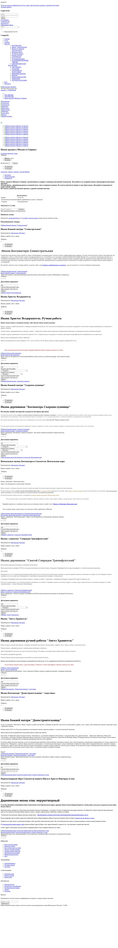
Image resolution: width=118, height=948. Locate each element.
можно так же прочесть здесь (85, 818)
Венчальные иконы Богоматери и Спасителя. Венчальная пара (20, 515)
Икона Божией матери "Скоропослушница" (14, 431)
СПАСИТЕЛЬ (16, 57)
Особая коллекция (17, 54)
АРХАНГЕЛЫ (16, 67)
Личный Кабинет (9, 863)
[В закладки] (3, 278)
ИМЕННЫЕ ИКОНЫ (19, 74)
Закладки (7, 867)
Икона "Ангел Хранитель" (9, 669)
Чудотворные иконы (18, 59)
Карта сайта (8, 877)
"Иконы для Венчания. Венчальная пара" (65, 504)
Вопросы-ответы (9, 846)
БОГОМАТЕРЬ (16, 45)
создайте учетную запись (30, 218)
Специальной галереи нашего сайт (13, 824)
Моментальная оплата (11, 854)
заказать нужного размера (75, 491)
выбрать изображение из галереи (54, 265)
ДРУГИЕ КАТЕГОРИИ (19, 80)
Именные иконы (17, 52)
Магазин (7, 44)
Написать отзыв (12, 153)
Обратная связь (9, 874)
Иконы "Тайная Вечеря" (19, 47)
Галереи (6, 42)
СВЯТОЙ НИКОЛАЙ (19, 64)
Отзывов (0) (8, 178)
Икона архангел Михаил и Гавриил (15, 98)
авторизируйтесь (14, 218)
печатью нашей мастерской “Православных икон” (45, 495)
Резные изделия (17, 55)
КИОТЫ (14, 75)
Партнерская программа (12, 853)
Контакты (7, 83)
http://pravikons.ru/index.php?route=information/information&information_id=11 (62, 815)
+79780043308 (8, 90)
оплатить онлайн (46, 491)
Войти (3, 18)
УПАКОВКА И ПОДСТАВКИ (17, 71)
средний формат (24, 172)
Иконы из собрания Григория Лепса (18, 49)
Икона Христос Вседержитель (10, 355)
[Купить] (1, 241)
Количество (4, 163)
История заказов (9, 865)
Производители (9, 884)
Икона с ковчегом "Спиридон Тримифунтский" (16, 592)
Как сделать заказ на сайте (12, 848)
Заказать (21, 209)
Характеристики (9, 176)
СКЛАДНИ (15, 69)
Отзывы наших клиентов (12, 851)
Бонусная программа (11, 844)
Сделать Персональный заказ (10, 287)
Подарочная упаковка (7, 372)
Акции (6, 889)
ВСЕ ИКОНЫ (12, 65)
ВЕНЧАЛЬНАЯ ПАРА (19, 77)
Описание (7, 175)
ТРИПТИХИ (16, 78)
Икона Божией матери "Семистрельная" (13, 273)
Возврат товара (9, 875)
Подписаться (5, 903)
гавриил (16, 172)
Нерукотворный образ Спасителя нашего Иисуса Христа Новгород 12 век (24, 832)
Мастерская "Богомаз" (18, 233)
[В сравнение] (5, 278)
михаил (10, 172)
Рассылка (7, 891)
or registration (5, 20)
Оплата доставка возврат (12, 849)
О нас (6, 40)
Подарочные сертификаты (12, 886)
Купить (15, 163)
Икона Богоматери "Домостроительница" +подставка (17, 755)
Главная (6, 39)
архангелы (4, 172)
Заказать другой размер (8, 369)
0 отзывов (4, 153)
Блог (5, 82)
